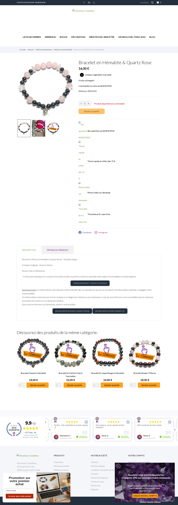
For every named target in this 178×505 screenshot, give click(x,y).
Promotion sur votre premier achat (19, 481)
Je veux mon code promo (19, 496)
